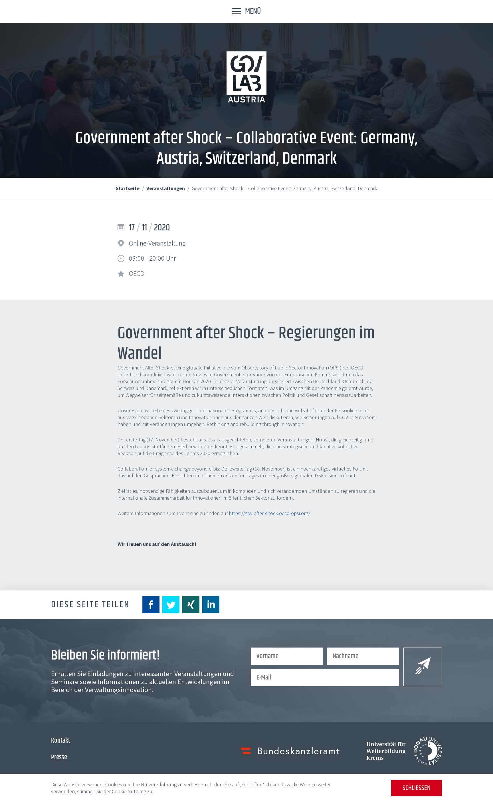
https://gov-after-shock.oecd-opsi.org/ (269, 513)
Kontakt (60, 740)
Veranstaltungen (166, 188)
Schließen (417, 788)
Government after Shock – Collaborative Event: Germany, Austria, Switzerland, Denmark (284, 188)
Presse (59, 757)
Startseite (128, 188)
